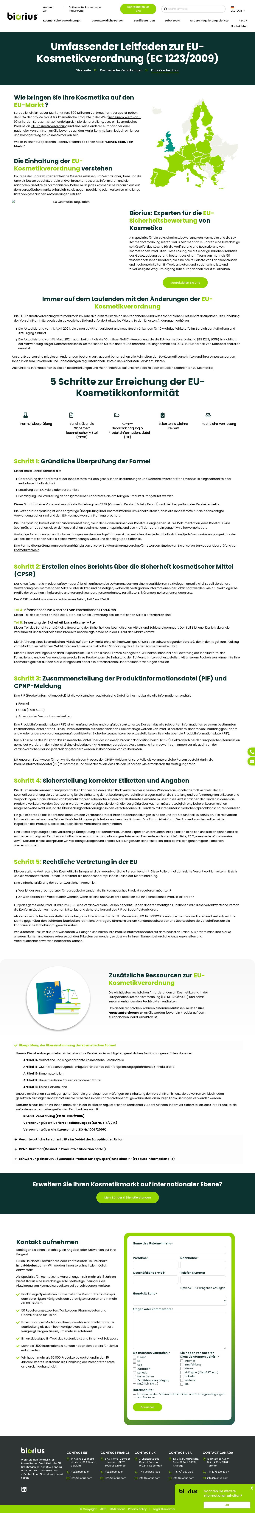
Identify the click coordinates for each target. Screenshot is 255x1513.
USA (139, 1365)
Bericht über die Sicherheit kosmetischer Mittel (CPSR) (82, 430)
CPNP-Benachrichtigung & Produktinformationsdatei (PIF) (129, 430)
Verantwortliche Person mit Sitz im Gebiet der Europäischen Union (71, 1139)
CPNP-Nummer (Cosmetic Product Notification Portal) (62, 1149)
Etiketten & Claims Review (173, 425)
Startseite (83, 70)
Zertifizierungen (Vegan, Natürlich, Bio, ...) (153, 1382)
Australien (143, 1369)
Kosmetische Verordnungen (121, 70)
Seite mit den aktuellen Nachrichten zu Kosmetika (176, 368)
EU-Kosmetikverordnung (49, 126)
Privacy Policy (137, 1509)
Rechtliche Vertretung (219, 423)
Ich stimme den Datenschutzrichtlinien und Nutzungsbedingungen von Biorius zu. (180, 1396)
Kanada (142, 1372)
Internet (190, 1360)
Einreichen (148, 1407)
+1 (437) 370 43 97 (210, 1472)
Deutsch (236, 11)
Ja (227, 1505)
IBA (187, 1384)
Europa (141, 1357)
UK (139, 1361)
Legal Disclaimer (164, 1509)
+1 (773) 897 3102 (176, 1472)
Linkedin (190, 1376)
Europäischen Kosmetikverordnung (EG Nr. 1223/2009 (147, 997)
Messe (189, 1368)
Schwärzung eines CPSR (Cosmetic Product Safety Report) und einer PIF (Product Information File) (97, 1159)
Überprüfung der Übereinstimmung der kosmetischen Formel (67, 1045)
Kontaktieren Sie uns (138, 9)
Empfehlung (193, 1364)
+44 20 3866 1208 (142, 1472)
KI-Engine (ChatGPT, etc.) (201, 1372)
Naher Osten (145, 1376)
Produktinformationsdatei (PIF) (206, 733)
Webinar (190, 1380)
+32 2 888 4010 (74, 1472)
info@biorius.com (74, 1478)
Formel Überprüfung (36, 423)
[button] (127, 1045)
